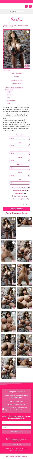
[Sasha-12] (8, 368)
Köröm (20, 157)
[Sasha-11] (24, 345)
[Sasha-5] (24, 275)
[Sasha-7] (24, 298)
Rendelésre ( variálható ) (9, 27)
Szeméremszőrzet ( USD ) (21, 187)
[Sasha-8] (8, 321)
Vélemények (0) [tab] (16, 83)
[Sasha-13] (24, 363)
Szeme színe (19, 135)
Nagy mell (16, 25)
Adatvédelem (18, 456)
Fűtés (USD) (20, 193)
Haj (20, 142)
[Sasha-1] (24, 222)
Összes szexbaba (23, 25)
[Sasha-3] (24, 251)
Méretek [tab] (16, 77)
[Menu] (30, 6)
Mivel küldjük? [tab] (17, 73)
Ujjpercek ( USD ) (21, 196)
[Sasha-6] (8, 298)
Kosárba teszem (16, 209)
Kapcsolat (24, 456)
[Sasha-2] (8, 251)
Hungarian (13, 11)
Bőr (20, 149)
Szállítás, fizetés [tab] (17, 80)
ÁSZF (7, 456)
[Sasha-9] (24, 321)
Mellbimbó (20, 164)
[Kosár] (26, 6)
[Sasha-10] (8, 345)
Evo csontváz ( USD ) (21, 199)
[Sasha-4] (16, 49)
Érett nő (11, 25)
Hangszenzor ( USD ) (21, 190)
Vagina (20, 172)
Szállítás (12, 456)
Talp (19, 179)
